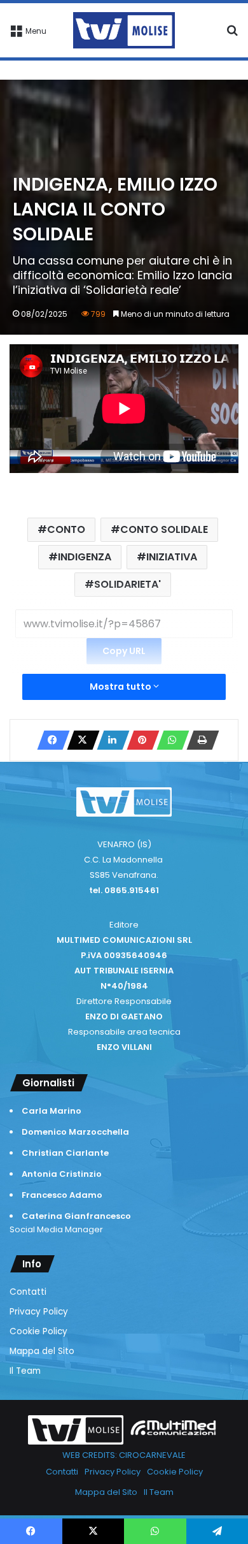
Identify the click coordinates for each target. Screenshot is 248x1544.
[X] (79, 740)
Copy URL (124, 651)
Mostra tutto (121, 686)
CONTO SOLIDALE (164, 529)
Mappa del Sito (42, 1351)
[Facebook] (49, 740)
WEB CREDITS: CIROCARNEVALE (124, 1455)
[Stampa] (199, 740)
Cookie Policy (38, 1331)
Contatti (28, 1292)
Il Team (25, 1371)
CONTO (66, 529)
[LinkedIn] (109, 740)
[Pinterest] (139, 740)
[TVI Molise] (124, 30)
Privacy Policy (39, 1312)
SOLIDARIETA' (127, 584)
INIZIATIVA (171, 557)
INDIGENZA (84, 557)
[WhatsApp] (169, 740)
